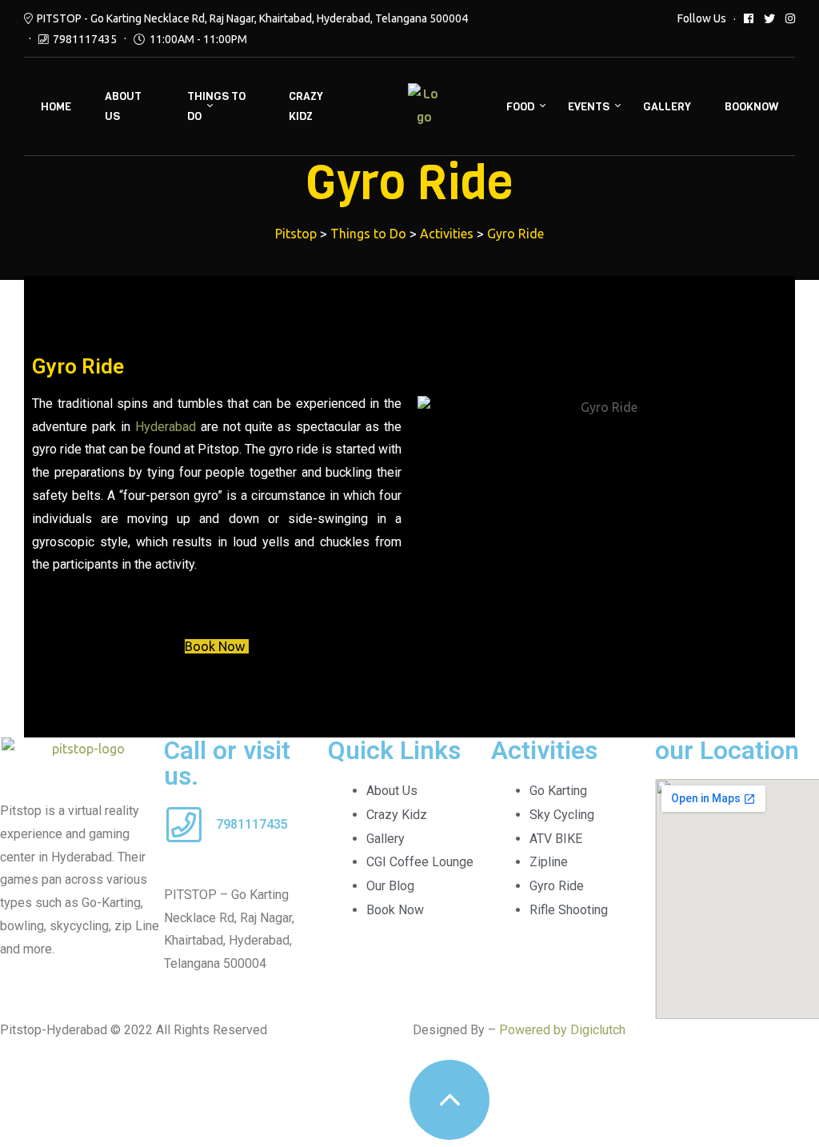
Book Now (215, 646)
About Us (123, 106)
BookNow (751, 106)
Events (588, 106)
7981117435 (85, 39)
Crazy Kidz (306, 106)
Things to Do (216, 106)
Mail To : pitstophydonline (235, 871)
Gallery (667, 106)
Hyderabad (165, 426)
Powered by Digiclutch (562, 1029)
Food (520, 106)
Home (56, 106)
